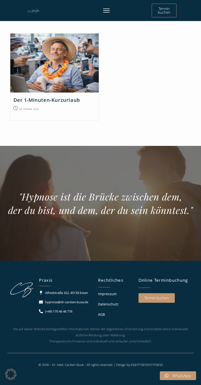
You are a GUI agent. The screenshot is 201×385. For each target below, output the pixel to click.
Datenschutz (108, 304)
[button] (11, 374)
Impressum (107, 294)
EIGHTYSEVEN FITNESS (147, 364)
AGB (101, 314)
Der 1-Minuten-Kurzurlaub (46, 100)
